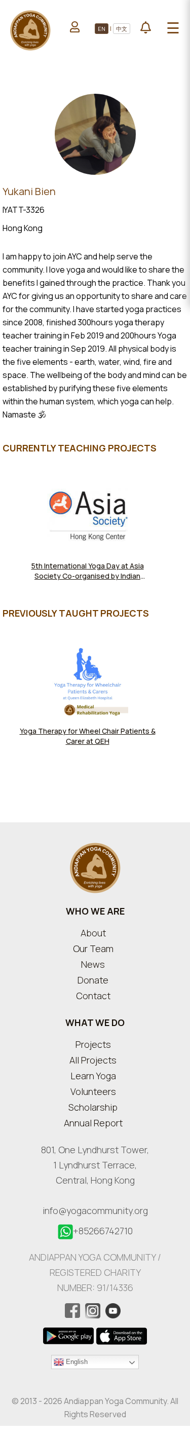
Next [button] (185, 701)
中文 (121, 28)
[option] (87, 541)
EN (101, 28)
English (76, 1361)
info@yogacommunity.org (95, 1210)
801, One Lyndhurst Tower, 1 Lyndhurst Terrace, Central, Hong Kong (95, 1165)
